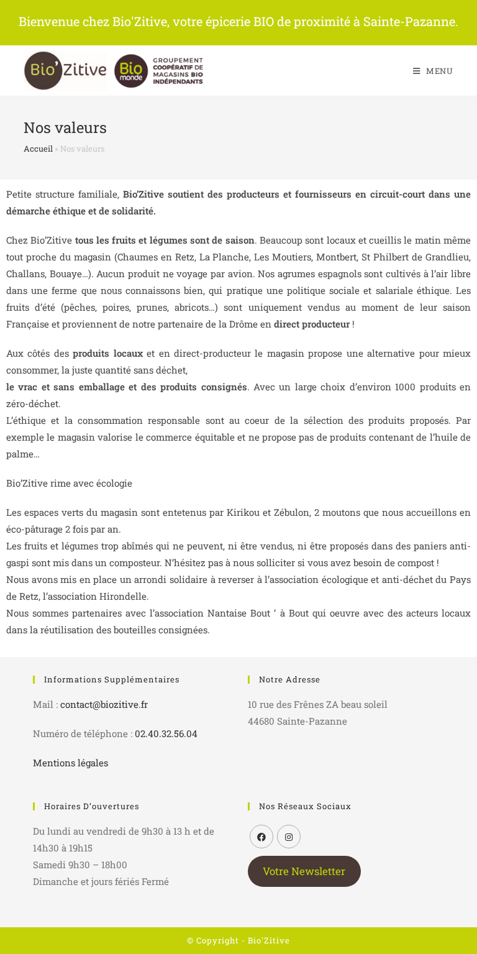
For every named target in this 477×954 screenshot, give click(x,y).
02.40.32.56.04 (166, 733)
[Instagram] (289, 836)
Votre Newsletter (304, 872)
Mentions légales (70, 762)
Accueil (38, 148)
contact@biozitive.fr (104, 704)
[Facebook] (261, 836)
